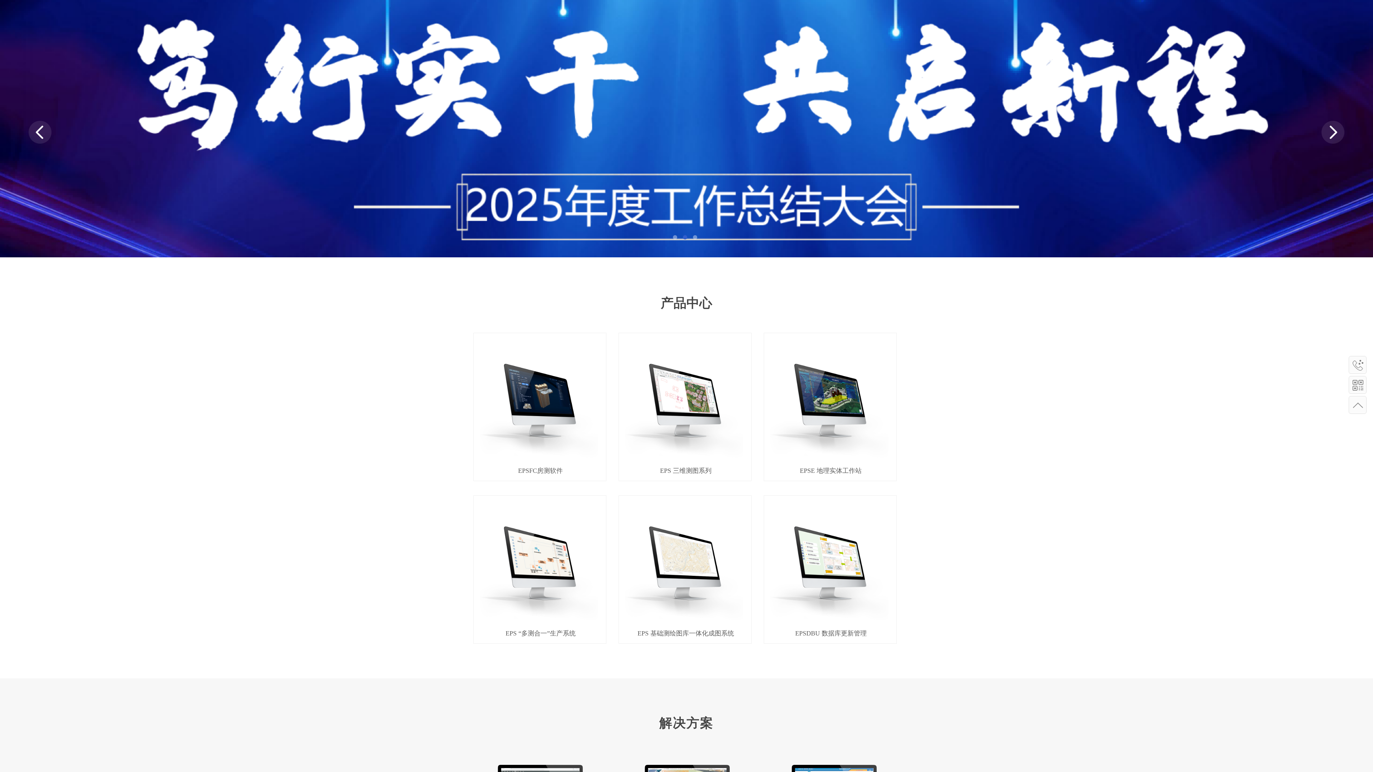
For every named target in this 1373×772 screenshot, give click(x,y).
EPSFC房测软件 (540, 470)
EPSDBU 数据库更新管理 (831, 633)
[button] (675, 237)
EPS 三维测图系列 (686, 470)
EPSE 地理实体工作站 (831, 470)
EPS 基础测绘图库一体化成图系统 (686, 633)
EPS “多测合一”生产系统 (541, 633)
